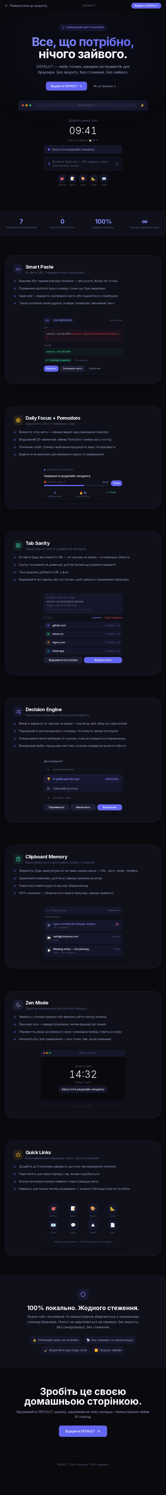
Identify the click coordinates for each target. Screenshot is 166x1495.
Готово (113, 492)
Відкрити (51, 368)
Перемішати (56, 807)
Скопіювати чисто (72, 368)
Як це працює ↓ (105, 86)
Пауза (116, 483)
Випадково (110, 807)
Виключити (83, 807)
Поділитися (94, 368)
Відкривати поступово (63, 660)
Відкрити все (103, 660)
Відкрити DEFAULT (146, 5)
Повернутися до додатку (28, 5)
